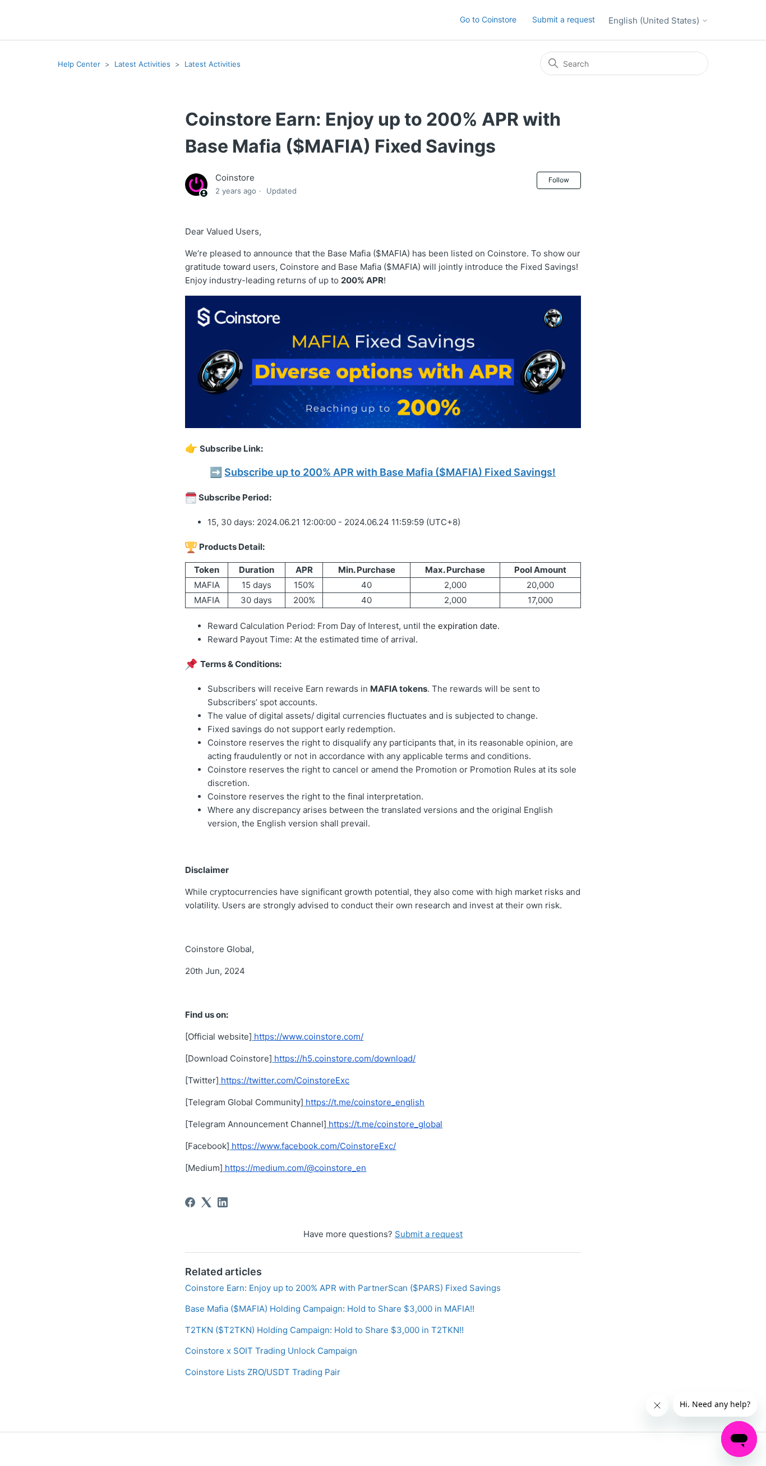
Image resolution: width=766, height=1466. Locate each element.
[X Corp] (206, 1202)
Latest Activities (142, 63)
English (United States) (655, 20)
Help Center (79, 63)
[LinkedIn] (223, 1202)
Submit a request (563, 19)
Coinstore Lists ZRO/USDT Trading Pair (262, 1372)
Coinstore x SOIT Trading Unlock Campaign (271, 1350)
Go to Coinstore (488, 19)
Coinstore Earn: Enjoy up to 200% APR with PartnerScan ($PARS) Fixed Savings (343, 1288)
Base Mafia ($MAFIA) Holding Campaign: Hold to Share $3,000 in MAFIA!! (329, 1308)
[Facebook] (190, 1202)
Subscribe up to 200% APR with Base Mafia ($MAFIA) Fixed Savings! (390, 472)
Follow (558, 180)
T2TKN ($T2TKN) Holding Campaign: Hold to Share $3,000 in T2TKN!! (324, 1330)
